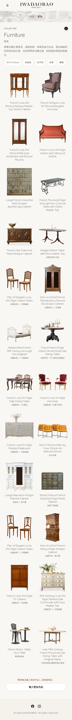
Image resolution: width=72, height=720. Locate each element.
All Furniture (13, 62)
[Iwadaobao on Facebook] (32, 706)
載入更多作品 (36, 687)
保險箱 (28, 62)
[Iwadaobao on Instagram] (39, 706)
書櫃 (61, 62)
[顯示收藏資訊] (66, 28)
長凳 (51, 62)
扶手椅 (40, 62)
